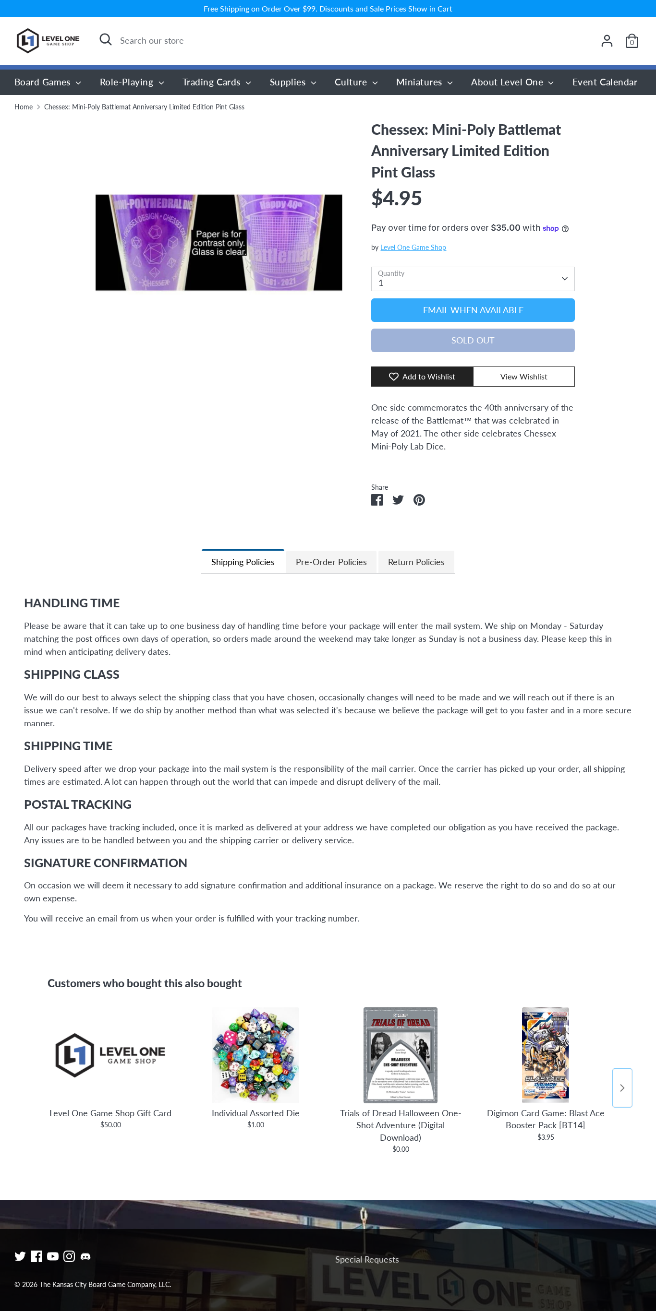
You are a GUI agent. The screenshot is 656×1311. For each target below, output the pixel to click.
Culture (352, 81)
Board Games (43, 81)
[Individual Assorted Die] (255, 1055)
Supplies (289, 81)
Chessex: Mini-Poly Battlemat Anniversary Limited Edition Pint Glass (144, 107)
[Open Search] (105, 39)
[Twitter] (20, 1256)
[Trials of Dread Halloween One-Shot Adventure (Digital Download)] (400, 1055)
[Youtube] (53, 1256)
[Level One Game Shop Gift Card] (110, 1055)
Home (23, 107)
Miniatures (420, 81)
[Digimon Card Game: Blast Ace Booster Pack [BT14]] (545, 1055)
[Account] (607, 40)
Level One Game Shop (413, 247)
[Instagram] (69, 1256)
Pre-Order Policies (331, 561)
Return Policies (416, 561)
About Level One (508, 81)
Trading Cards (212, 81)
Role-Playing (128, 81)
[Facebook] (36, 1256)
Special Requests (367, 1259)
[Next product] (622, 1088)
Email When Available (473, 310)
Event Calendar (604, 81)
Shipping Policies (243, 561)
